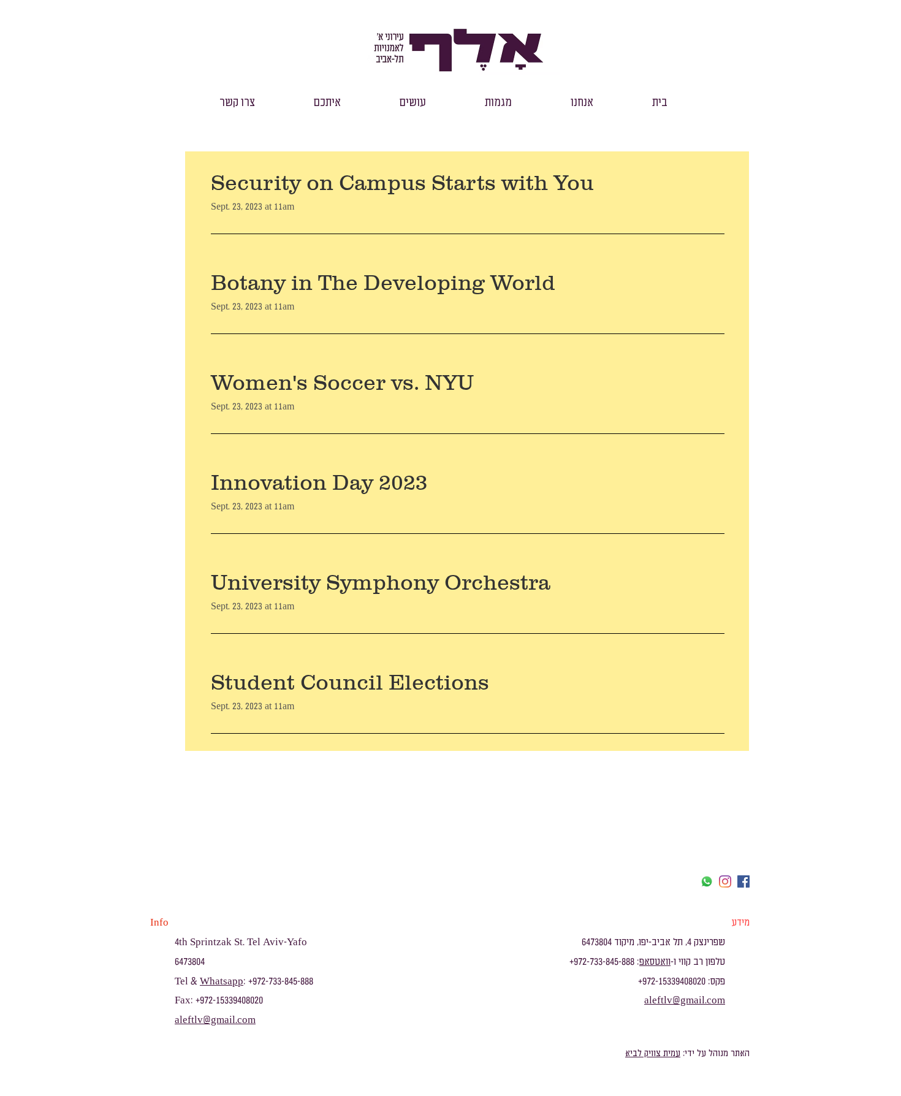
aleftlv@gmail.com (215, 1020)
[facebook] (743, 881)
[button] (582, 103)
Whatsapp (221, 981)
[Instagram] (725, 881)
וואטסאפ (655, 961)
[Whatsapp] (707, 881)
